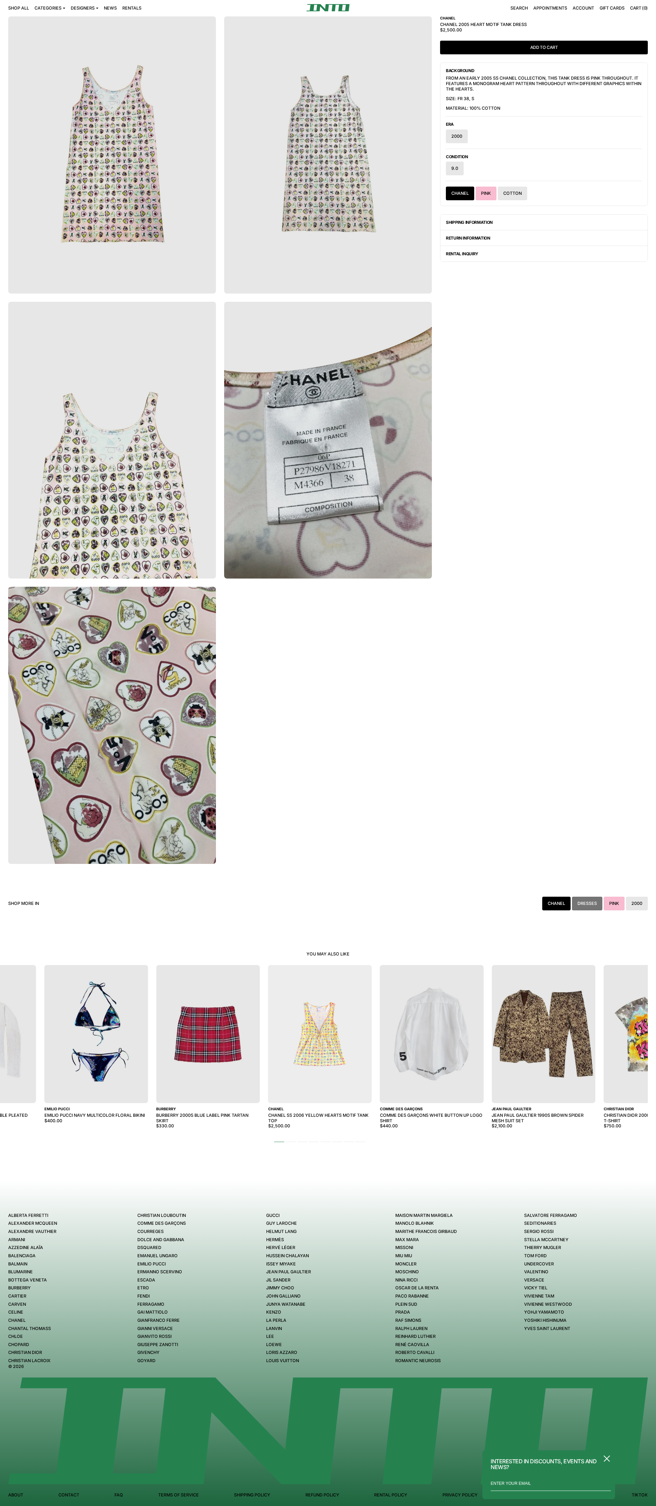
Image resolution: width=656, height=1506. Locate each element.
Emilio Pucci (151, 1263)
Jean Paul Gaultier (288, 1271)
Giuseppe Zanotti (157, 1344)
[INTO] (328, 7)
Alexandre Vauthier (32, 1231)
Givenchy (148, 1352)
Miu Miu (403, 1255)
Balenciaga (22, 1255)
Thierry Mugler (542, 1247)
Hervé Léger (280, 1247)
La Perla (276, 1320)
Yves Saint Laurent (547, 1328)
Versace (534, 1280)
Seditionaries (540, 1223)
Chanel (460, 193)
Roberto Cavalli (414, 1352)
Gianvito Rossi (154, 1336)
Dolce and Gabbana (160, 1239)
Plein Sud (406, 1304)
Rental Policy (390, 1494)
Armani (16, 1239)
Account (583, 8)
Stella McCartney (546, 1239)
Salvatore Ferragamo (550, 1215)
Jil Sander (278, 1280)
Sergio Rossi (539, 1231)
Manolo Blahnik (414, 1223)
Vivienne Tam (539, 1296)
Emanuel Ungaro (157, 1255)
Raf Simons (408, 1320)
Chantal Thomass (29, 1328)
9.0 (454, 168)
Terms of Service (178, 1494)
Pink (486, 193)
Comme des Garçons (161, 1223)
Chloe (15, 1336)
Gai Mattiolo (152, 1312)
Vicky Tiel (535, 1287)
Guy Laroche (281, 1223)
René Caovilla (412, 1344)
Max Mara (407, 1239)
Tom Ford (535, 1255)
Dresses (587, 903)
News (110, 8)
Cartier (17, 1296)
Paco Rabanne (412, 1296)
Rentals (131, 8)
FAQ (118, 1494)
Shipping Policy (252, 1494)
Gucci (272, 1215)
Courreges (150, 1231)
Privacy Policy (460, 1494)
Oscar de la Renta (417, 1287)
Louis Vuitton (282, 1360)
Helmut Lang (281, 1231)
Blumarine (20, 1271)
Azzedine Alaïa (25, 1247)
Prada (402, 1312)
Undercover (539, 1263)
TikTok (640, 1494)
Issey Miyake (281, 1263)
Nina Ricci (406, 1280)
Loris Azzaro (281, 1352)
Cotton (512, 193)
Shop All (18, 8)
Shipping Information (469, 222)
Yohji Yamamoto (544, 1312)
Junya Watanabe (285, 1304)
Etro (143, 1287)
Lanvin (274, 1328)
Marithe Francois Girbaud (426, 1231)
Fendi (143, 1296)
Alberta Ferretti (28, 1215)
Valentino (536, 1271)
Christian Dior (25, 1352)
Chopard (18, 1344)
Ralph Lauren (411, 1328)
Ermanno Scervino (159, 1271)
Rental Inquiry (462, 253)
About (15, 1494)
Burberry (19, 1287)
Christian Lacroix (29, 1360)
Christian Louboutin (161, 1215)
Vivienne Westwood (548, 1304)
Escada (146, 1280)
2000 (456, 136)
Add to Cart (544, 47)
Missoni (404, 1247)
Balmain (17, 1263)
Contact (68, 1494)
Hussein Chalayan (287, 1255)
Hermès (275, 1239)
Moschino (407, 1271)
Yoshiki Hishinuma (545, 1320)
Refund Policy (322, 1494)
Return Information (468, 238)
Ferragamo (150, 1304)
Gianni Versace (155, 1328)
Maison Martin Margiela (424, 1215)
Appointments (550, 8)
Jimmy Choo (280, 1287)
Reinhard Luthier (415, 1336)
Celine (15, 1312)
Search (519, 8)
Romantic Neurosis (418, 1360)
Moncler (405, 1263)
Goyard (146, 1360)
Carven (17, 1304)
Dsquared (149, 1247)
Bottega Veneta (27, 1280)
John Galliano (283, 1296)
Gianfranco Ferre (158, 1320)
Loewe (274, 1344)
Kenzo (273, 1312)
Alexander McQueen (32, 1223)
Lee (270, 1336)
